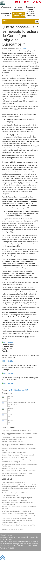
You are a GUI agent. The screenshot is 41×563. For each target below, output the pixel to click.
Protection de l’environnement (19, 14)
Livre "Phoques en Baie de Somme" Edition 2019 (16, 511)
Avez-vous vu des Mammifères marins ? (13, 476)
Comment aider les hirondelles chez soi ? (14, 482)
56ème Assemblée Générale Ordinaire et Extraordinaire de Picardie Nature (19, 465)
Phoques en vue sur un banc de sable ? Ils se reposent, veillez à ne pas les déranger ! (18, 461)
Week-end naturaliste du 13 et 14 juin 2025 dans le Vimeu (19, 471)
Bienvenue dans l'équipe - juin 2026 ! (13, 442)
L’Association (6, 7)
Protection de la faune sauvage (6, 15)
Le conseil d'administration (10, 495)
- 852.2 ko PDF (10, 421)
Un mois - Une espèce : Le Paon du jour (14, 452)
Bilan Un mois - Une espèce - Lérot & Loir (14, 493)
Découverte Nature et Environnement (31, 15)
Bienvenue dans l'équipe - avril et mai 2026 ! (15, 457)
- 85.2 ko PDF (10, 397)
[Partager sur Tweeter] (10, 390)
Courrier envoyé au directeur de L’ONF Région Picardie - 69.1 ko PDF (21, 404)
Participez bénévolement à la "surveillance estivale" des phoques (18, 526)
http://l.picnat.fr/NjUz (21, 390)
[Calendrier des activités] (16, 2)
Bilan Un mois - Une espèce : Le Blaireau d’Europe (17, 473)
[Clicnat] (25, 2)
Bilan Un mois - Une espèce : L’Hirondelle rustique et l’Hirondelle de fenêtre (17, 445)
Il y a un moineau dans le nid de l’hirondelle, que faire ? (18, 516)
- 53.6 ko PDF (10, 409)
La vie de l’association (18, 8)
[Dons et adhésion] (22, 2)
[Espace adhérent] (19, 2)
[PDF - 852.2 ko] (8, 383)
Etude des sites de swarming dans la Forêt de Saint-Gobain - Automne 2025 (19, 434)
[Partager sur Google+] (13, 390)
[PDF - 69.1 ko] (7, 342)
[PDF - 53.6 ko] (7, 361)
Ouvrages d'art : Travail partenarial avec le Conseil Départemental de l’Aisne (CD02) (17, 438)
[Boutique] (28, 2)
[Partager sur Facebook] (11, 390)
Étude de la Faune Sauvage (30, 9)
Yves (24, 49)
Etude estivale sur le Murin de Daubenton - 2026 (16, 430)
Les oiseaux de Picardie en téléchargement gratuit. (17, 498)
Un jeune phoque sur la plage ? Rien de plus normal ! (18, 455)
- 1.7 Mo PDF (10, 415)
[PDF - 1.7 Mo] (7, 373)
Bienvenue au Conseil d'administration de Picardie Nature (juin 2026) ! (19, 449)
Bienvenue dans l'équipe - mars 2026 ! (13, 468)
